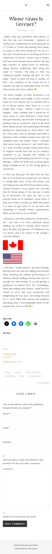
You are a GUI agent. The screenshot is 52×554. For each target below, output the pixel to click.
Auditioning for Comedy (10, 355)
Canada (17, 372)
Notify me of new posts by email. (19, 516)
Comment (8, 468)
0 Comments (43, 382)
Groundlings (10, 376)
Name (7, 413)
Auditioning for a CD (12, 361)
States (21, 376)
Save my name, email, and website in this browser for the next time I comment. (23, 461)
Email (6, 427)
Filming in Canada (32, 372)
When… (6, 349)
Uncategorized (35, 376)
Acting (7, 372)
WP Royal (33, 548)
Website (7, 442)
